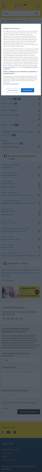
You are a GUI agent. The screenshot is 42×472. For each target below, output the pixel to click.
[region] (21, 59)
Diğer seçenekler (13, 90)
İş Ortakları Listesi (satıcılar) (11, 84)
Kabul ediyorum (27, 90)
